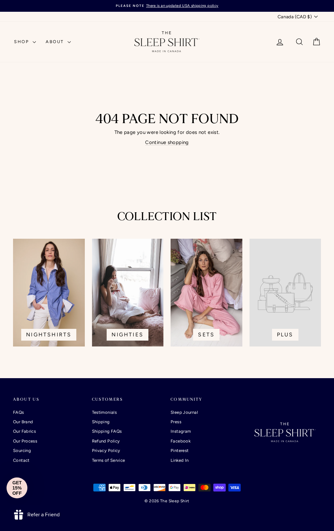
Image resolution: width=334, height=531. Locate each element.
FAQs (18, 412)
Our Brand (23, 421)
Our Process (25, 441)
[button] (17, 487)
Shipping (101, 421)
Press (176, 421)
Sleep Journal (184, 412)
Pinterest (180, 450)
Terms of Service (108, 460)
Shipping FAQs (107, 431)
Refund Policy (106, 441)
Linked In (180, 460)
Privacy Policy (106, 450)
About (56, 41)
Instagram (181, 431)
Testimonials (104, 412)
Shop (22, 41)
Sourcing (22, 450)
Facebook (180, 441)
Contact (21, 460)
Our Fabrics (24, 431)
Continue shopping (167, 142)
